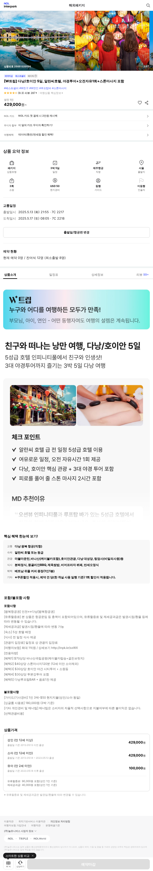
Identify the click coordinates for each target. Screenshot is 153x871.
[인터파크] (9, 5)
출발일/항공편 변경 (76, 232)
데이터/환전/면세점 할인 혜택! (35, 134)
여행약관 (36, 825)
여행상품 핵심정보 (50, 92)
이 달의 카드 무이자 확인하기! (35, 125)
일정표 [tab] (53, 274)
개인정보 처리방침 (60, 821)
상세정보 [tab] (97, 274)
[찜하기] (139, 102)
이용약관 (9, 821)
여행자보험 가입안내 (15, 825)
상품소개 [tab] (10, 274)
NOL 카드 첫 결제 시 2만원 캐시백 (37, 115)
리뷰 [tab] (142, 274)
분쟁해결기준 (53, 825)
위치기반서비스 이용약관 (32, 821)
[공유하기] (146, 102)
